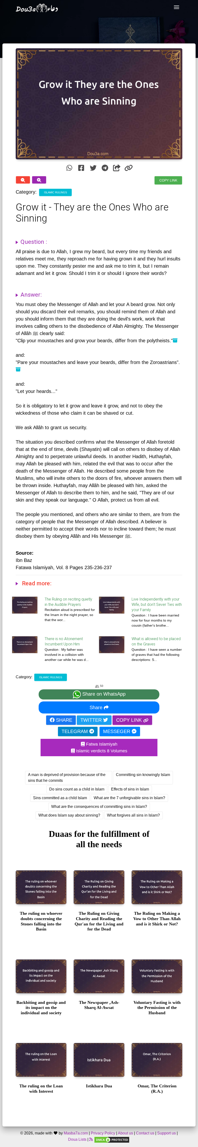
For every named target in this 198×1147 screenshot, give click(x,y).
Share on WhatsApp (103, 694)
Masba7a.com (76, 1133)
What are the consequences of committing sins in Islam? (99, 806)
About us (125, 1133)
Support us (166, 1133)
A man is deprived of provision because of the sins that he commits (67, 778)
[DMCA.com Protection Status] (112, 1139)
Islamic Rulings (55, 192)
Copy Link (168, 180)
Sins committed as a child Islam (60, 798)
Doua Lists (77, 1139)
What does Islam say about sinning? (69, 815)
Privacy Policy (103, 1133)
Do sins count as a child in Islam (76, 789)
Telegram (75, 731)
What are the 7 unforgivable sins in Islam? (129, 798)
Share (97, 707)
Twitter (91, 720)
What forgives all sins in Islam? (133, 815)
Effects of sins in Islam (130, 789)
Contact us (145, 1133)
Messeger (117, 731)
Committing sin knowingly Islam (143, 775)
